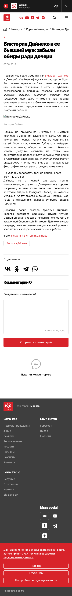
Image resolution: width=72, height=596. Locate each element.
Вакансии (9, 457)
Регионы (9, 451)
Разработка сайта (13, 590)
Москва (34, 405)
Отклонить (36, 573)
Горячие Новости (37, 29)
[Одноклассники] (17, 269)
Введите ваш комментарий (19, 294)
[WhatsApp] (35, 269)
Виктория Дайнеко (57, 75)
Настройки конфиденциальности (36, 580)
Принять (36, 565)
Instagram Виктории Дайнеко (29, 235)
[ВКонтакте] (7, 269)
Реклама (8, 436)
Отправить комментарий (36, 342)
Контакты (9, 462)
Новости (16, 29)
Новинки (8, 489)
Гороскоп (46, 425)
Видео (44, 430)
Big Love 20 (10, 494)
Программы (10, 484)
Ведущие (9, 479)
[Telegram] (26, 269)
